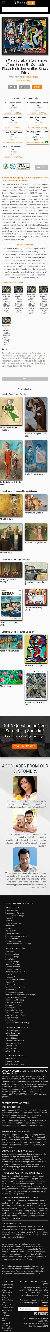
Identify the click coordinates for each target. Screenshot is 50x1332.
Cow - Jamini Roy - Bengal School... (34, 608)
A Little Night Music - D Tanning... (8, 580)
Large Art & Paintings (13, 1010)
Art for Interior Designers (15, 1064)
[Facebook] (39, 1314)
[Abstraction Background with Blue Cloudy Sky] (36, 414)
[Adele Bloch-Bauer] (11, 505)
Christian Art (10, 982)
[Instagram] (43, 1314)
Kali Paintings (10, 1020)
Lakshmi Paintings (12, 967)
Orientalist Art (10, 931)
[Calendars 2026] (19, 1107)
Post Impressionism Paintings (17, 936)
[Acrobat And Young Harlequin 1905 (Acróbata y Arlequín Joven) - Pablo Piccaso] (11, 460)
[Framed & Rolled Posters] (29, 1131)
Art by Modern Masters (13, 353)
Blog (3, 1320)
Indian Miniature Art (13, 923)
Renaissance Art (12, 938)
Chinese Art (10, 985)
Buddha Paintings (12, 956)
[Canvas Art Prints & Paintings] (33, 1151)
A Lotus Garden (5, 686)
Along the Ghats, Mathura (34, 513)
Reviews (5, 1297)
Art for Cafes (31, 353)
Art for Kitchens (11, 1036)
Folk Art (8, 928)
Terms (4, 1303)
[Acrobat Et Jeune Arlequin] (36, 456)
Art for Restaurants (13, 1043)
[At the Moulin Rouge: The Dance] (36, 531)
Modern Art (9, 926)
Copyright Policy (8, 1305)
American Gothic (6, 552)
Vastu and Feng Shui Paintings (17, 1023)
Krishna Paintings (12, 954)
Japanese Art (10, 977)
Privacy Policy (7, 1308)
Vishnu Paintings (12, 962)
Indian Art (9, 921)
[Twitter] (35, 1314)
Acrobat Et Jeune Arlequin (34, 474)
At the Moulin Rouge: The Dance (36, 542)
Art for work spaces (13, 1051)
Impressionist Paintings (14, 915)
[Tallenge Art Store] (25, 3)
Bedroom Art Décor (23, 355)
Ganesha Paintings (12, 964)
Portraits (30, 363)
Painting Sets (10, 1007)
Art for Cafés (10, 1048)
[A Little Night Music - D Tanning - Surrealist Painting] (11, 569)
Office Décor (10, 1059)
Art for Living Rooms (13, 1030)
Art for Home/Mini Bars (14, 1041)
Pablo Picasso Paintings (13, 363)
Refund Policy (7, 1300)
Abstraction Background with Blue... (35, 434)
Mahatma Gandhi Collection (16, 972)
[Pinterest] (46, 1314)
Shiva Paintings (11, 959)
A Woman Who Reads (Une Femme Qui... (9, 428)
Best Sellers (40, 355)
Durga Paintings (11, 1018)
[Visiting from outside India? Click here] (16, 1073)
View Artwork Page (23, 80)
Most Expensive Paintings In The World (25, 361)
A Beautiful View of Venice (9, 651)
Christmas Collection (13, 1002)
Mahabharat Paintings (14, 992)
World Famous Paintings (19, 366)
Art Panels (9, 951)
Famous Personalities (14, 1013)
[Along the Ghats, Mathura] (36, 502)
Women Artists (11, 990)
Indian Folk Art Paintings (15, 1000)
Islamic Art (9, 918)
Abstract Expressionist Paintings (18, 944)
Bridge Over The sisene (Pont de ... (35, 583)
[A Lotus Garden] (11, 677)
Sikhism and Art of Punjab (15, 1015)
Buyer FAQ (6, 1295)
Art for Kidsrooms (12, 1038)
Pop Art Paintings (12, 933)
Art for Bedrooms (12, 1033)
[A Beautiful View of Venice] (11, 642)
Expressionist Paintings (14, 913)
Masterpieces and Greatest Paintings (20, 995)
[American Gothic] (11, 536)
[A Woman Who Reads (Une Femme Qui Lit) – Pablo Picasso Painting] (11, 411)
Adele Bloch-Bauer (6, 519)
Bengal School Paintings (15, 979)
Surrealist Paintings (13, 941)
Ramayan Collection (13, 1005)
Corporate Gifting (12, 1061)
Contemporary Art (10, 358)
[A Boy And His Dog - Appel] (36, 649)
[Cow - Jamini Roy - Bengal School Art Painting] (36, 597)
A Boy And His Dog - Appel (34, 665)
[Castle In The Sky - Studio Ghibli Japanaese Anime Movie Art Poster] (11, 604)
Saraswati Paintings (13, 969)
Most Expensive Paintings (15, 997)
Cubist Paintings (28, 358)
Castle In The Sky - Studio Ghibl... (9, 623)
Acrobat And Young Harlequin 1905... (10, 483)
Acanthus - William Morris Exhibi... (34, 703)
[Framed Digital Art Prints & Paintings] (41, 1173)
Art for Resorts (11, 1046)
